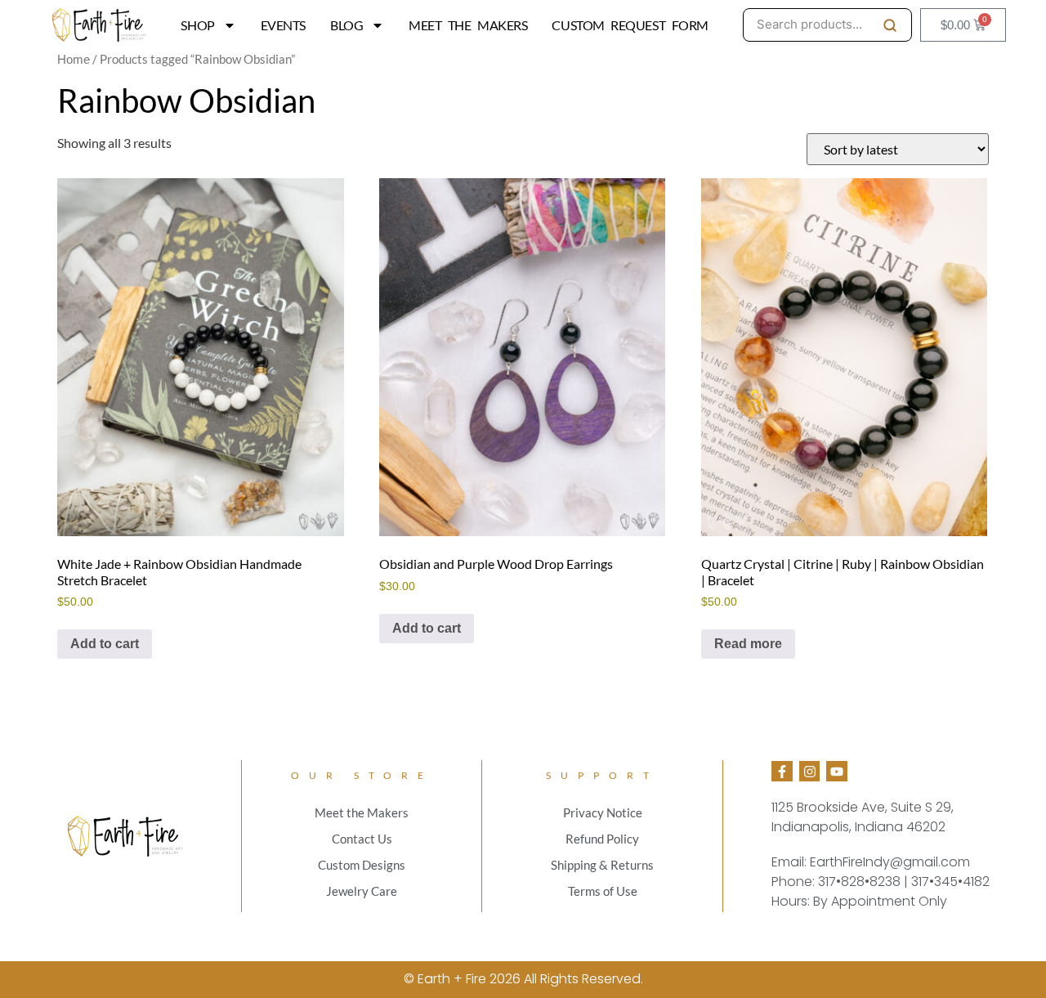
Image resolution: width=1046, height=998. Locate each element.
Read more (748, 644)
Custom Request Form (630, 25)
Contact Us (362, 838)
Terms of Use (602, 891)
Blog (346, 25)
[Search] (890, 25)
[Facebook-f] (782, 771)
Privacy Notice (602, 812)
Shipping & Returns (602, 864)
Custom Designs (361, 864)
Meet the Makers (468, 25)
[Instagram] (809, 771)
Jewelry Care (361, 891)
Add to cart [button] (104, 644)
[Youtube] (836, 771)
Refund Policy (602, 838)
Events (283, 25)
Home (73, 59)
